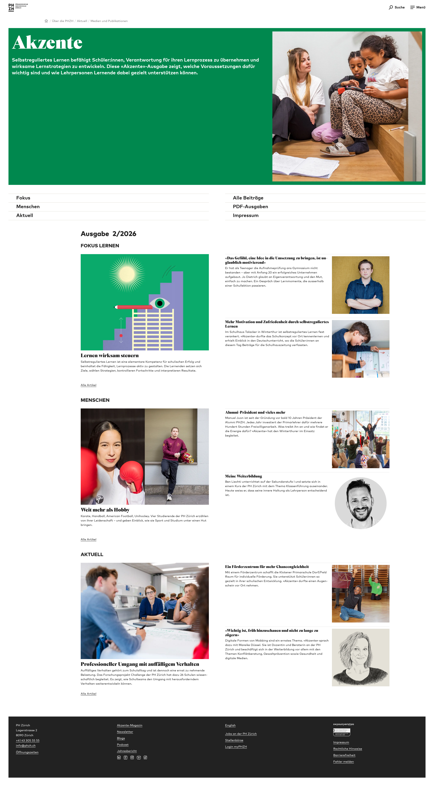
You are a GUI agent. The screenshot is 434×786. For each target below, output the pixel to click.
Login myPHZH (236, 746)
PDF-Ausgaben (250, 206)
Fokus (23, 198)
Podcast (123, 744)
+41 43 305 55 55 (27, 740)
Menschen (28, 206)
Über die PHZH (62, 21)
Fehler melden (343, 761)
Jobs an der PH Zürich (241, 733)
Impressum (246, 215)
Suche (400, 7)
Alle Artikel (88, 385)
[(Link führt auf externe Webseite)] (375, 724)
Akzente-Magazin (129, 725)
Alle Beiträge (248, 198)
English (230, 725)
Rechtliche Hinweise (347, 748)
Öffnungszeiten (27, 752)
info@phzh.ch (26, 745)
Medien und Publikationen (109, 21)
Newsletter (125, 731)
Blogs (121, 738)
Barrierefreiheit (344, 755)
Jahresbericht (127, 751)
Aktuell (82, 21)
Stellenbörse (234, 740)
